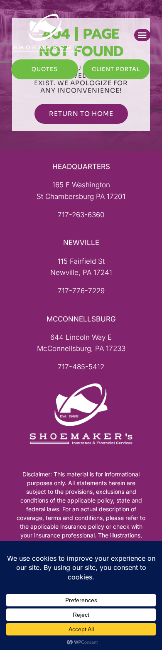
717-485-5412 (81, 367)
